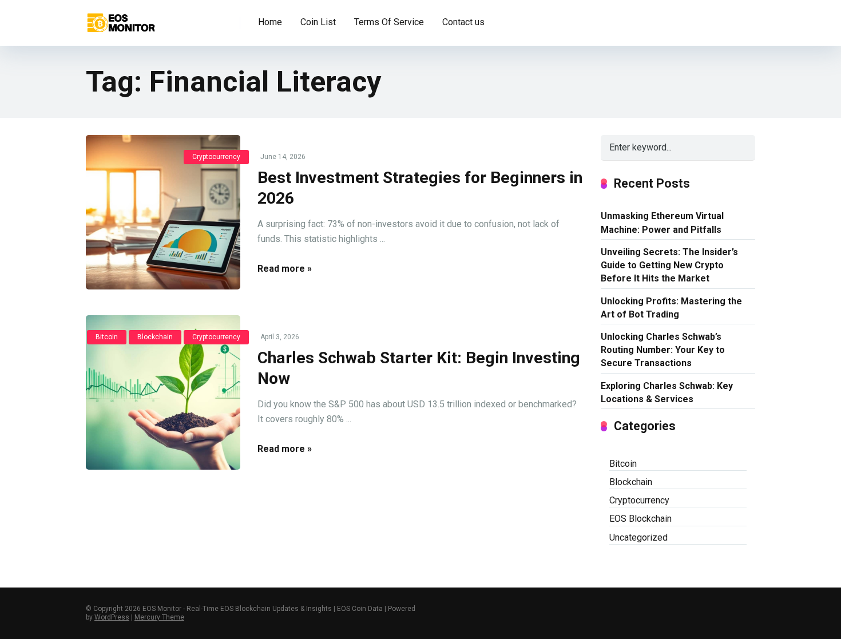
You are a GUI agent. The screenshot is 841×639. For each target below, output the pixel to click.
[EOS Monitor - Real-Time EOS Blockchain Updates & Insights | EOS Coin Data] (120, 18)
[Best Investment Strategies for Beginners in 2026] (163, 212)
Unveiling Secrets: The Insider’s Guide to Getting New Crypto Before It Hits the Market (669, 265)
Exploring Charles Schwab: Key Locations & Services (667, 392)
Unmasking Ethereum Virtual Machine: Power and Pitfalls (662, 223)
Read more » (284, 268)
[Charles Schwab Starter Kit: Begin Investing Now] (163, 392)
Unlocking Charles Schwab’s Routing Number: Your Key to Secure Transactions (663, 349)
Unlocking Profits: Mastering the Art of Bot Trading (671, 308)
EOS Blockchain (640, 518)
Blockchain (155, 337)
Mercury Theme (159, 617)
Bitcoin (107, 337)
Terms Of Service (389, 22)
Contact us (463, 22)
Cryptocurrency (216, 157)
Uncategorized (638, 537)
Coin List (318, 22)
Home (270, 22)
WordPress (111, 617)
